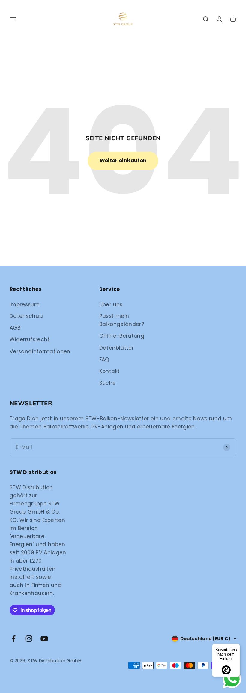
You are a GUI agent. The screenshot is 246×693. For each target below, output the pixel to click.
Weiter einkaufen (123, 160)
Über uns (111, 304)
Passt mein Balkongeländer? (121, 320)
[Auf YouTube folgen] (44, 639)
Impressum (25, 304)
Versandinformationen (40, 351)
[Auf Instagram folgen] (29, 639)
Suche (107, 382)
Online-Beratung (121, 335)
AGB (15, 327)
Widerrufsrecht (30, 339)
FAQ (104, 359)
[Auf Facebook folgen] (14, 639)
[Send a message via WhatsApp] (232, 679)
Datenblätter (116, 347)
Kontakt (109, 371)
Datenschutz (27, 316)
